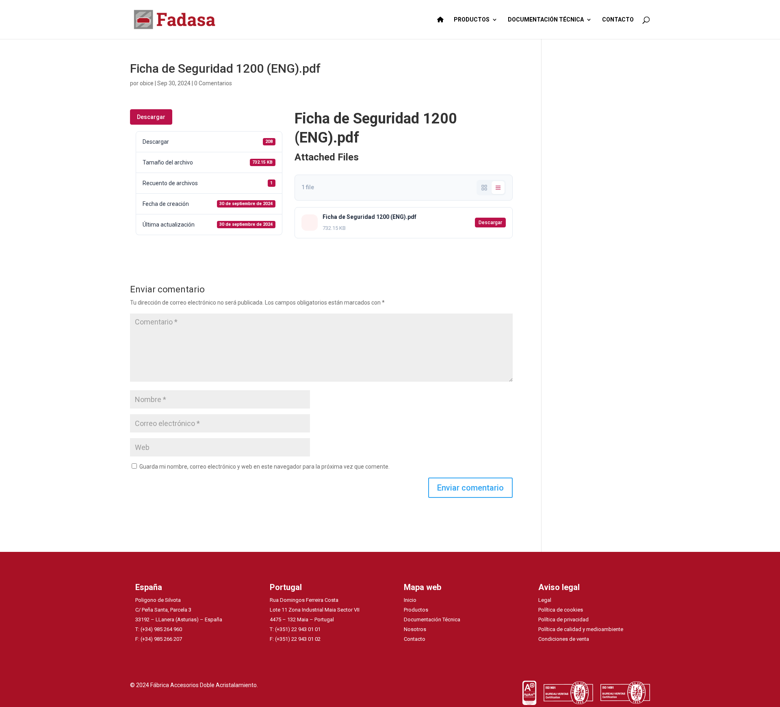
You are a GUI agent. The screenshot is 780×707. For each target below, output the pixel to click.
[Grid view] (484, 187)
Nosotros (415, 629)
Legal (544, 600)
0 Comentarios (213, 83)
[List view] (498, 187)
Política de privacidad (563, 619)
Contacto (414, 639)
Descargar (151, 117)
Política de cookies (560, 610)
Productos (416, 610)
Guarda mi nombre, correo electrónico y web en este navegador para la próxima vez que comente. (264, 466)
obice (147, 83)
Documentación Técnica (432, 619)
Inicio (410, 600)
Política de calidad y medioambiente (580, 629)
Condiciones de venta (563, 639)
